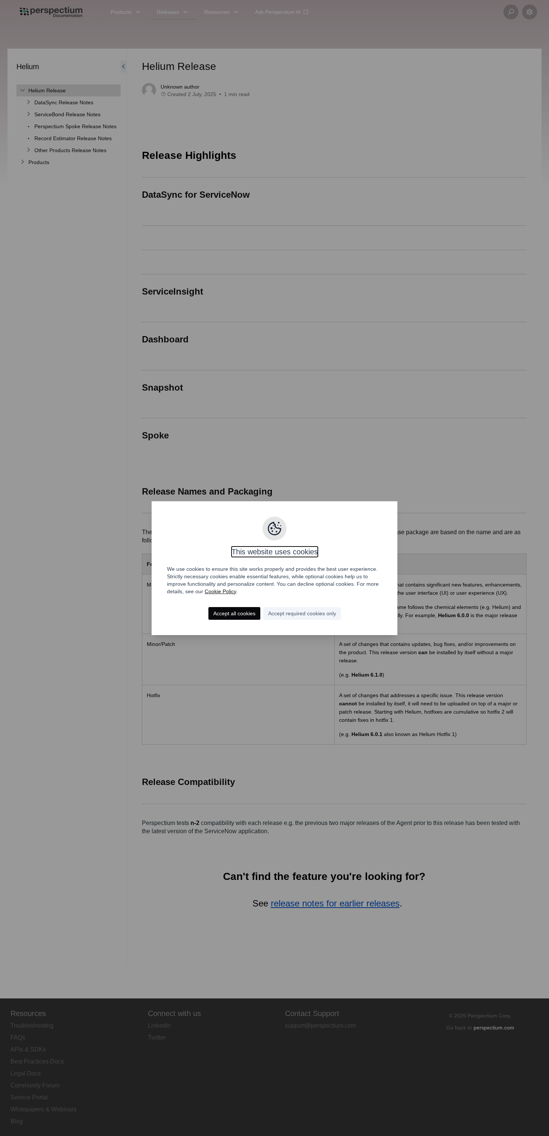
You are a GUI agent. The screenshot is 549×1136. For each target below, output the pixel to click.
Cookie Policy (220, 591)
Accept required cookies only (302, 613)
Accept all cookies (234, 613)
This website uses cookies (275, 552)
